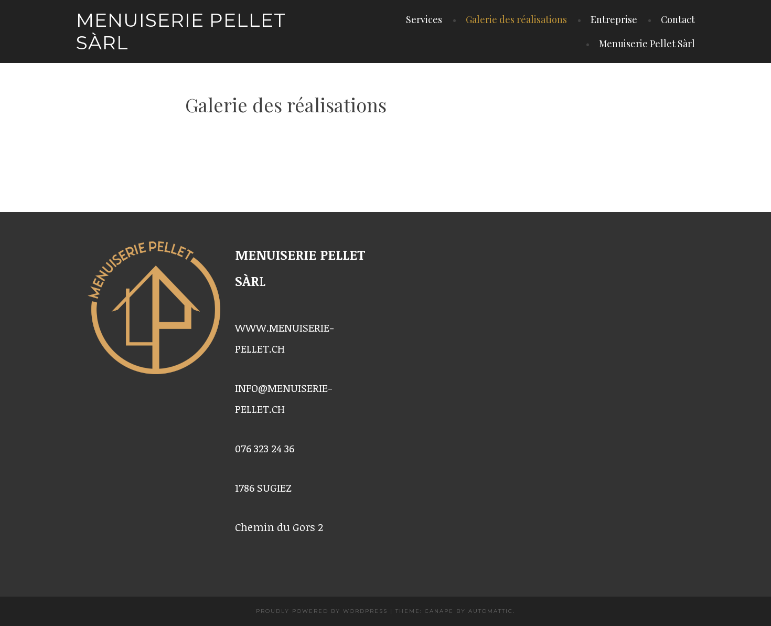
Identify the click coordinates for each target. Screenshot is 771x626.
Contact (678, 19)
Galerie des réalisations (516, 19)
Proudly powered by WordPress (322, 611)
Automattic (490, 611)
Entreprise (614, 19)
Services (424, 19)
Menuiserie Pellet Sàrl (181, 31)
